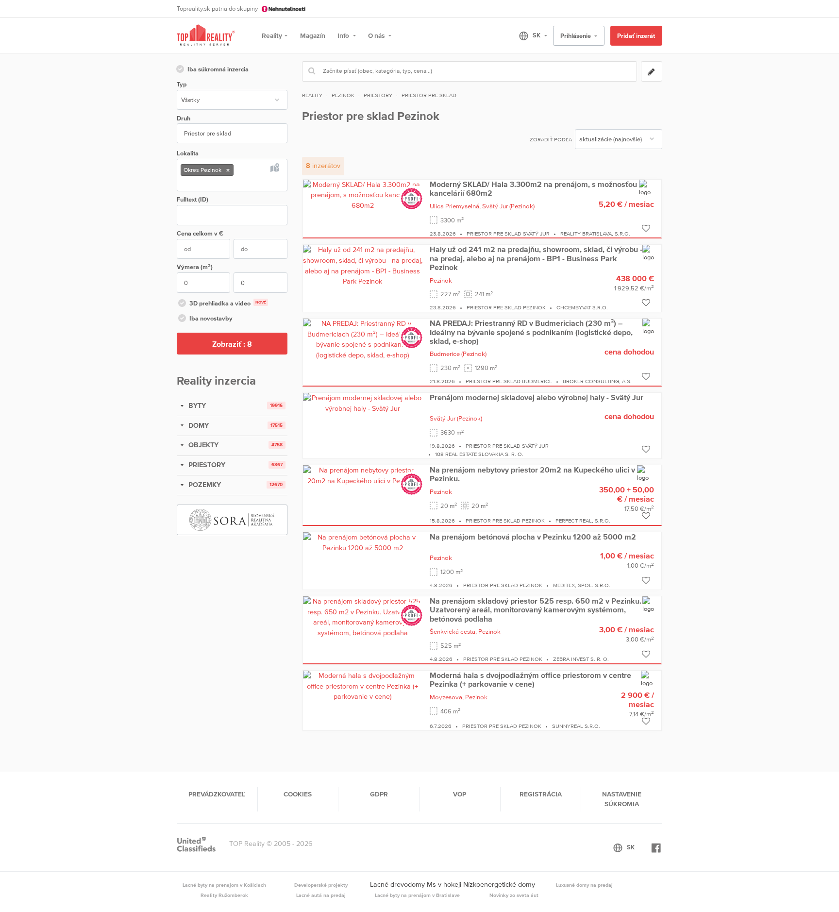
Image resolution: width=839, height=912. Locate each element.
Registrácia (541, 794)
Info (344, 35)
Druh (183, 118)
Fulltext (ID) (192, 199)
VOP (459, 794)
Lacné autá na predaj (321, 895)
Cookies (298, 794)
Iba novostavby (211, 318)
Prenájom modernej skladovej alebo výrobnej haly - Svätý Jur (536, 397)
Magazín (312, 35)
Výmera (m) (195, 267)
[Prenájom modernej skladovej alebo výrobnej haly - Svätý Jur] (362, 402)
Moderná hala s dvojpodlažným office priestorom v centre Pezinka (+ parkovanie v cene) (530, 679)
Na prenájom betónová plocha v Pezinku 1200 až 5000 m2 (533, 536)
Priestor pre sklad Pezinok (506, 307)
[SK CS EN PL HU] (529, 35)
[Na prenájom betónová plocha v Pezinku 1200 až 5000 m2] (362, 542)
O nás (377, 35)
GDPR (379, 794)
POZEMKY (203, 485)
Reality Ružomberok (224, 895)
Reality (272, 35)
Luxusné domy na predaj (584, 885)
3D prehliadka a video (227, 303)
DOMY (197, 425)
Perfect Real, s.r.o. (582, 521)
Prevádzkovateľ (216, 794)
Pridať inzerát (636, 35)
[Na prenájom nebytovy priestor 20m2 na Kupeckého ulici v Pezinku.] (362, 475)
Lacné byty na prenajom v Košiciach (224, 885)
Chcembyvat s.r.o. (582, 307)
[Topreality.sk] (206, 36)
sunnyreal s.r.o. (576, 726)
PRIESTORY (205, 465)
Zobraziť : (232, 343)
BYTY (196, 405)
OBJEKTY (202, 445)
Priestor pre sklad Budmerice (509, 381)
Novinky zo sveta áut (513, 895)
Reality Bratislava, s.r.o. (595, 233)
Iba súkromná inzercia (218, 69)
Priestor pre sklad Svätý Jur (508, 233)
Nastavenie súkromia (621, 799)
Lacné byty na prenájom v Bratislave (417, 895)
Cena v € (200, 233)
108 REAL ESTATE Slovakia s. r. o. (479, 454)
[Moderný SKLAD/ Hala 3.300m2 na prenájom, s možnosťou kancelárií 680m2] (362, 195)
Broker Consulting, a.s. (597, 381)
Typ (181, 84)
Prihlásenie (576, 35)
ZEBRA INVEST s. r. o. (581, 659)
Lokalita (188, 153)
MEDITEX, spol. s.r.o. (581, 585)
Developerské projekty (321, 885)
